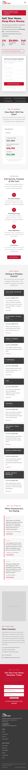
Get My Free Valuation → (14, 84)
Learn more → (9, 310)
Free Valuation (5, 739)
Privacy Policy (5, 767)
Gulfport (4, 753)
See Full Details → (14, 257)
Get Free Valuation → (14, 697)
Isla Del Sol (4, 748)
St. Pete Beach (5, 750)
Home (3, 731)
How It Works (5, 734)
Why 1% (4, 736)
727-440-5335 (7, 655)
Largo (3, 757)
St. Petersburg (5, 755)
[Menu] (25, 2)
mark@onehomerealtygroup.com (12, 657)
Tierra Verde (5, 745)
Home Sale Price (9, 129)
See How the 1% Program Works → (13, 51)
